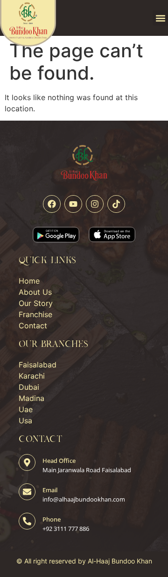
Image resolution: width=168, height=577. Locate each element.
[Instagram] (95, 204)
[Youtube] (73, 204)
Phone (51, 519)
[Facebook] (52, 204)
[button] (160, 18)
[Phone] (27, 521)
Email (49, 490)
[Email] (27, 491)
